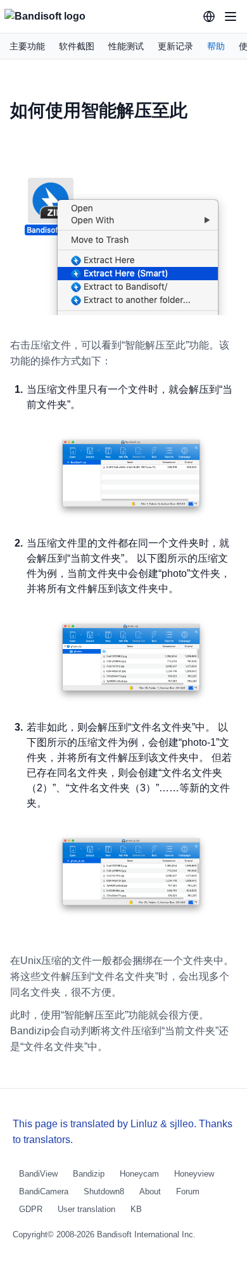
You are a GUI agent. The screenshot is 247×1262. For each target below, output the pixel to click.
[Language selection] (209, 16)
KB (136, 1209)
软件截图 (76, 46)
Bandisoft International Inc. (146, 1234)
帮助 (216, 46)
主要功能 (27, 46)
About (150, 1191)
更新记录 (175, 46)
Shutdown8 (104, 1191)
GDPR (30, 1209)
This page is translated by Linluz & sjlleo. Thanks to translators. (122, 1131)
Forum (188, 1191)
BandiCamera (43, 1191)
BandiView (38, 1173)
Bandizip (88, 1173)
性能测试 (126, 46)
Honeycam (139, 1173)
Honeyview (194, 1173)
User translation (86, 1209)
